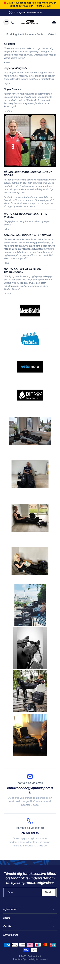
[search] (13, 22)
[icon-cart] (53, 22)
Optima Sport (34, 956)
